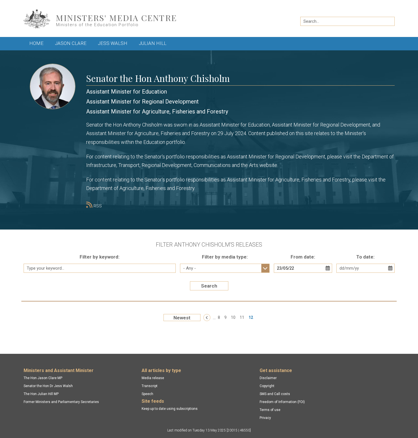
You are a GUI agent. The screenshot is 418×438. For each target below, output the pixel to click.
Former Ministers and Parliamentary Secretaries (61, 402)
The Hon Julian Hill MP (41, 394)
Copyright (267, 386)
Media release (153, 378)
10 (233, 317)
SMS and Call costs (275, 394)
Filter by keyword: (99, 257)
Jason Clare (70, 43)
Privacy (265, 418)
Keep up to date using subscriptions (170, 409)
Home (36, 43)
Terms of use (270, 410)
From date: (303, 257)
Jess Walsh (112, 43)
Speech (147, 394)
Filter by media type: (225, 257)
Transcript (150, 386)
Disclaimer (268, 378)
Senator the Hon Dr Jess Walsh (48, 386)
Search (209, 286)
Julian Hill (152, 43)
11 (242, 317)
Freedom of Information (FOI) (282, 402)
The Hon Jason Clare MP (43, 378)
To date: (365, 257)
